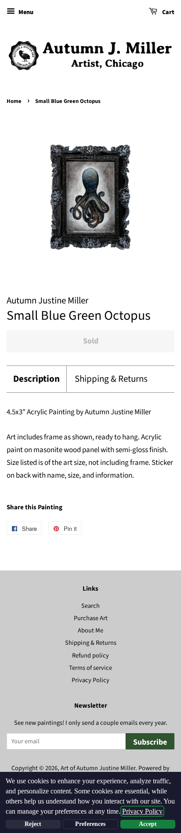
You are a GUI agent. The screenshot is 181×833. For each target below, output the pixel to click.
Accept (148, 824)
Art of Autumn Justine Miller (98, 768)
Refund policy (90, 655)
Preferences (90, 824)
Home (14, 101)
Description (36, 379)
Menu (25, 12)
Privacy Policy (90, 680)
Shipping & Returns (111, 379)
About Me (90, 630)
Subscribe (150, 742)
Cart (167, 12)
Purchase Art (91, 618)
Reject (33, 824)
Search (90, 605)
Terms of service (90, 667)
